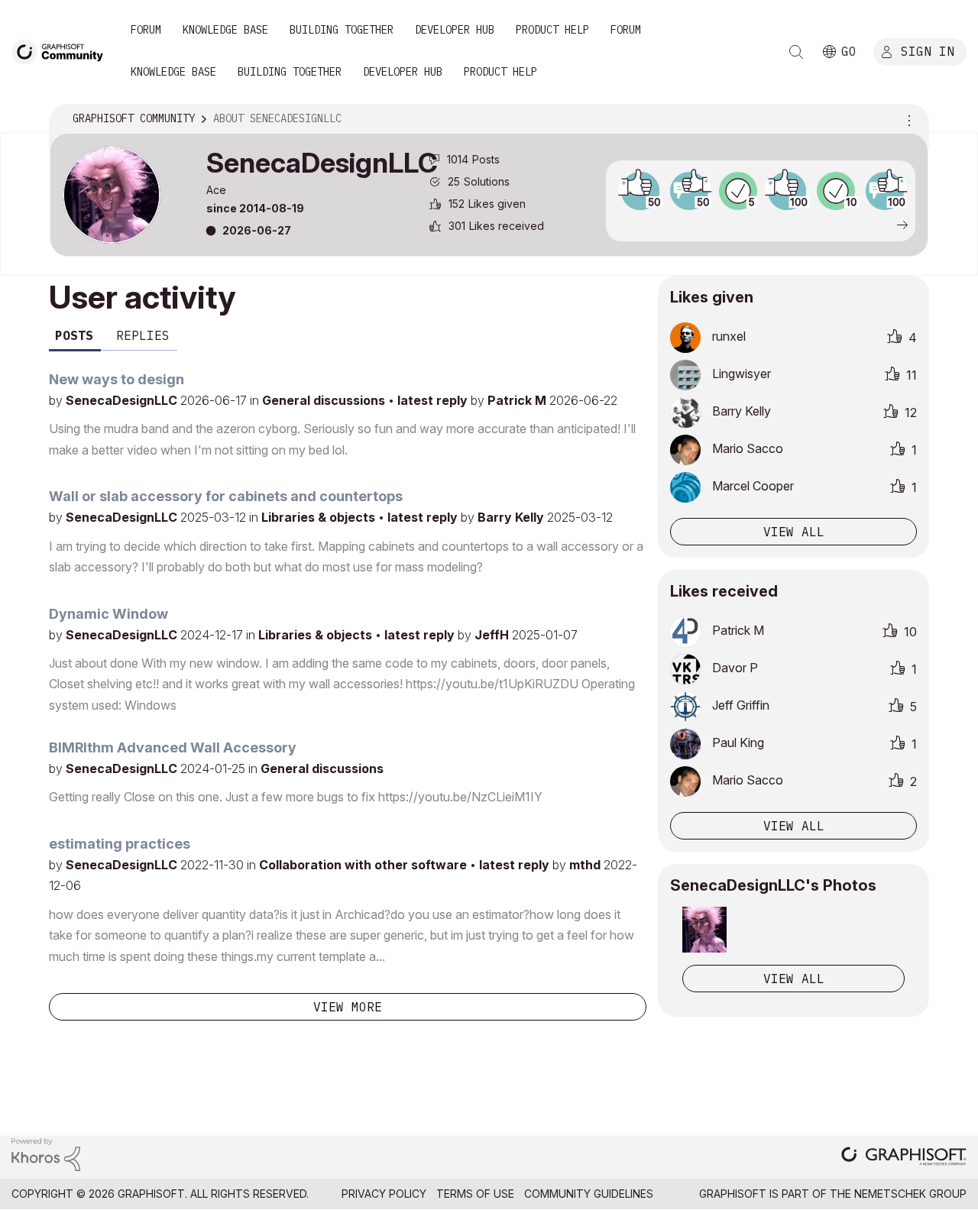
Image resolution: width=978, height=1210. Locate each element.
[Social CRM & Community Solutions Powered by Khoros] (45, 1153)
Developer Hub (454, 30)
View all (793, 531)
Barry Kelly (512, 517)
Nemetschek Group (910, 1193)
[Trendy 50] (640, 191)
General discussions (325, 400)
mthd (586, 864)
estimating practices (119, 844)
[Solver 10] (835, 191)
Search (796, 52)
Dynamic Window (108, 614)
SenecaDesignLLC (123, 400)
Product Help (552, 30)
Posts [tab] (74, 335)
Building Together (341, 30)
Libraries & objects (319, 517)
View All (793, 978)
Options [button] (907, 119)
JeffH (493, 634)
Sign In (927, 51)
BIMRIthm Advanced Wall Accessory (172, 747)
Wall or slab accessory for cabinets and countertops (226, 496)
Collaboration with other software (364, 864)
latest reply (434, 400)
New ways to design (116, 379)
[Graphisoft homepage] (904, 1158)
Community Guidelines (588, 1193)
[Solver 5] (738, 191)
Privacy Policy (384, 1193)
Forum (146, 30)
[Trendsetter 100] (884, 191)
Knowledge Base (225, 30)
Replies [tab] (143, 335)
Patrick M (518, 400)
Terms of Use (475, 1193)
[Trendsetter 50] (689, 191)
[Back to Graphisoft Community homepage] (62, 50)
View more (347, 1006)
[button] (704, 930)
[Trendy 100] (787, 191)
